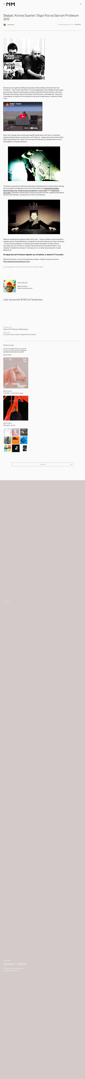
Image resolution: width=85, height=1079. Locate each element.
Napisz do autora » (22, 286)
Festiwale (60, 24)
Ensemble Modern (11, 267)
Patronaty (70, 24)
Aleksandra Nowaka (51, 188)
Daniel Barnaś (10, 24)
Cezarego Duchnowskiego (28, 190)
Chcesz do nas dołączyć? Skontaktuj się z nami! (14, 350)
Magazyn (65, 24)
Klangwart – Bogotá (15, 963)
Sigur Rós (36, 267)
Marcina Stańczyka (10, 190)
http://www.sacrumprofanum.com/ (16, 261)
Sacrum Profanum (28, 267)
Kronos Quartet (20, 267)
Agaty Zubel (42, 190)
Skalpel (41, 267)
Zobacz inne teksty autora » (25, 288)
